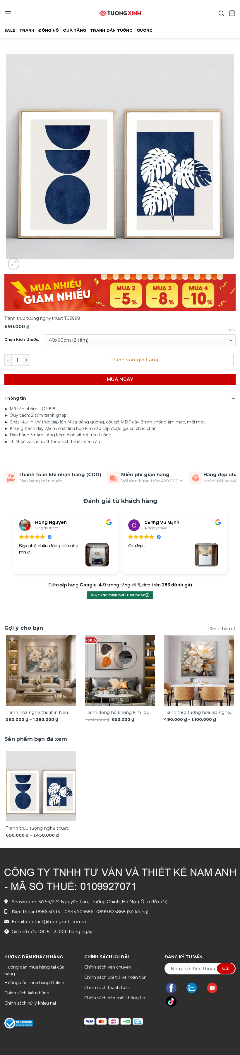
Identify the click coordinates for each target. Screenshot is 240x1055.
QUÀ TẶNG (74, 30)
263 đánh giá (177, 585)
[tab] (35, 739)
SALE (9, 30)
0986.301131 (49, 911)
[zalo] (194, 988)
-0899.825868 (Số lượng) (122, 911)
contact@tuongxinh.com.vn (57, 921)
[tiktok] (174, 1001)
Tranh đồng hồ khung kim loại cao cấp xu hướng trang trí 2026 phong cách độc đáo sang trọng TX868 (119, 713)
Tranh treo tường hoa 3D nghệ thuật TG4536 (197, 713)
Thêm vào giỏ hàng (134, 360)
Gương (144, 30)
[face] (174, 988)
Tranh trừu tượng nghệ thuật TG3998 (37, 829)
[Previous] (13, 671)
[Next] (226, 671)
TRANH (26, 30)
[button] (7, 13)
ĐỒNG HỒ (48, 30)
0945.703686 (80, 911)
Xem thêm (221, 628)
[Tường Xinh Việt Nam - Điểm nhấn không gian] (120, 13)
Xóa (232, 330)
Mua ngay (120, 379)
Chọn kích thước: (21, 340)
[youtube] (215, 988)
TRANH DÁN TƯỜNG (111, 30)
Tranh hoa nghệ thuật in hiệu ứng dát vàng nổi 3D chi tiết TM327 (37, 713)
